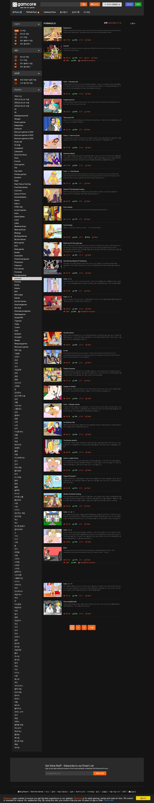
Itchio (16, 213)
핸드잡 (16, 738)
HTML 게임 (18, 207)
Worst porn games (21, 347)
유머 (16, 630)
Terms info (108, 800)
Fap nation (18, 171)
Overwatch (18, 256)
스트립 (16, 562)
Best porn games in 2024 (23, 132)
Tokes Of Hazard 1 (69, 476)
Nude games (19, 249)
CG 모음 (17, 145)
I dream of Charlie (69, 386)
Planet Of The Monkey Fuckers (73, 189)
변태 (16, 484)
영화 (16, 617)
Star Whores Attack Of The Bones (75, 261)
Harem (17, 200)
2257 (124, 792)
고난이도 (17, 383)
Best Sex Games (37, 792)
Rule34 (17, 298)
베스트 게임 (24, 34)
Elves (16, 158)
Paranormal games (21, 259)
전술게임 (17, 650)
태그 (47, 792)
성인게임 (17, 516)
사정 (16, 506)
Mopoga (17, 233)
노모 (16, 425)
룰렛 (16, 451)
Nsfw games (19, 243)
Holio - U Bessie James (71, 404)
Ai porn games (20, 122)
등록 (138, 4)
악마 (16, 588)
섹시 (16, 523)
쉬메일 (16, 552)
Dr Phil (65, 351)
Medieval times (20, 226)
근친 (16, 412)
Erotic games (19, 164)
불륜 (16, 487)
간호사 (16, 357)
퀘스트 (16, 679)
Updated (17, 334)
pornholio (18, 278)
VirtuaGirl (17, 337)
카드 (16, 669)
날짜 (110, 23)
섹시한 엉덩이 (19, 526)
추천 (16, 666)
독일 (16, 441)
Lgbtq (16, 223)
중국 (16, 663)
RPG (16, 292)
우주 (16, 627)
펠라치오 (17, 708)
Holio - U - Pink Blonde (71, 171)
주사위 (16, 656)
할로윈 (16, 734)
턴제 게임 (18, 692)
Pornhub (17, 282)
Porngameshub (20, 275)
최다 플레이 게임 (26, 40)
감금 (16, 360)
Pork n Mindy (67, 207)
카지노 (16, 673)
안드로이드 (18, 591)
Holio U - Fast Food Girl (71, 135)
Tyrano (17, 327)
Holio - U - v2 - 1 (68, 512)
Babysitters (18, 125)
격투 (16, 373)
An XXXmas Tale (69, 422)
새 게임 (87, 12)
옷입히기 (17, 620)
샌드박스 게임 (19, 513)
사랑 (16, 503)
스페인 (16, 565)
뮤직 (16, 474)
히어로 (16, 747)
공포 (16, 399)
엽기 (16, 614)
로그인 (129, 4)
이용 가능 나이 (114, 792)
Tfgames (18, 321)
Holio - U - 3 (67, 279)
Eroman (17, 161)
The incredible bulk (70, 602)
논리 (16, 428)
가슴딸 (16, 353)
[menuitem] (27, 30)
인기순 (119, 23)
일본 (16, 640)
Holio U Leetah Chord (70, 458)
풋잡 (16, 718)
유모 (16, 633)
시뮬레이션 (18, 578)
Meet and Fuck (20, 230)
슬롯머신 (17, 572)
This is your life (68, 117)
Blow (65, 548)
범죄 (16, 480)
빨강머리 (17, 500)
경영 (16, 376)
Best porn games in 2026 (23, 138)
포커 (16, 715)
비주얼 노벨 (18, 497)
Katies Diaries (19, 217)
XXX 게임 (17, 350)
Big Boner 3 (67, 28)
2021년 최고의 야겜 (21, 99)
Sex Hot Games (20, 301)
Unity (16, 331)
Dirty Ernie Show (20, 155)
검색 (53, 792)
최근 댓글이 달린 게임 (28, 80)
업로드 (95, 4)
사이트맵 (90, 792)
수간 (16, 536)
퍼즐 (16, 702)
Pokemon (18, 265)
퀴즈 (16, 682)
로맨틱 (16, 448)
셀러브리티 (18, 529)
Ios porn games (20, 210)
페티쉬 (16, 705)
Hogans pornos (68, 100)
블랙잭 (16, 490)
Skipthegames (20, 314)
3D (15, 112)
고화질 (16, 386)
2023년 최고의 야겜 (21, 106)
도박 (16, 438)
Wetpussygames (20, 344)
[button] (112, 4)
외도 (16, 624)
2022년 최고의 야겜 (21, 103)
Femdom (17, 178)
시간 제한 (18, 575)
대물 (16, 435)
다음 (91, 627)
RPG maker (18, 295)
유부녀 (16, 637)
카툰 (16, 676)
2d (15, 109)
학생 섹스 (18, 731)
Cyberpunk (18, 151)
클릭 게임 (18, 689)
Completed (18, 148)
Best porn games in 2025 (23, 135)
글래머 (16, 415)
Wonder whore (68, 333)
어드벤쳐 (17, 604)
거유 (16, 363)
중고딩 (16, 660)
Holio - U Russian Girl (70, 82)
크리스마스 (18, 686)
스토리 (16, 559)
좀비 (16, 653)
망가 (16, 461)
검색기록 (76, 12)
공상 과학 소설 (19, 396)
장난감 (16, 647)
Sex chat (17, 308)
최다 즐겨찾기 (25, 44)
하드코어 (17, 728)
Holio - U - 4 (67, 297)
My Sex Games (20, 239)
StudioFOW (18, 318)
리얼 (16, 454)
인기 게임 (23, 37)
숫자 (16, 549)
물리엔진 (17, 471)
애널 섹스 (18, 594)
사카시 (16, 510)
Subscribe (100, 773)
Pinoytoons (18, 262)
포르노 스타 (18, 712)
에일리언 (17, 607)
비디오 (16, 493)
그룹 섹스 (18, 409)
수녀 (16, 539)
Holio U (17, 204)
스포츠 (16, 568)
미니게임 (17, 477)
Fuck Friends (67, 225)
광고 (97, 792)
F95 (15, 168)
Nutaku (17, 252)
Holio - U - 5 (67, 530)
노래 (16, 422)
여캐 (16, 611)
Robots (17, 288)
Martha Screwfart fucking (72, 494)
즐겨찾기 (64, 12)
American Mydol (69, 153)
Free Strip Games (21, 187)
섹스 (16, 519)
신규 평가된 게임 (26, 83)
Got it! (143, 798)
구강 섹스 (18, 406)
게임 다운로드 (62, 792)
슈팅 (16, 555)
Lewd (16, 220)
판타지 (16, 695)
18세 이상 (18, 96)
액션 (16, 598)
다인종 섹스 (18, 432)
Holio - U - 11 (67, 584)
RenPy (16, 285)
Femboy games (20, 174)
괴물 (16, 402)
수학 (16, 542)
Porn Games (19, 269)
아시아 (16, 581)
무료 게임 (18, 467)
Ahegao (17, 119)
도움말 (104, 792)
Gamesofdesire (20, 197)
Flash (16, 181)
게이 (16, 366)
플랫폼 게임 (18, 725)
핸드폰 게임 (18, 741)
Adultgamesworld (21, 116)
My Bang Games (20, 236)
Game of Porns (20, 194)
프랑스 (16, 721)
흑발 (16, 744)
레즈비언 (17, 445)
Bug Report (23, 792)
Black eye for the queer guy (72, 243)
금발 (16, 419)
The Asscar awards (70, 440)
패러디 (16, 699)
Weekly (17, 340)
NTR (16, 246)
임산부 (16, 643)
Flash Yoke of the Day (22, 184)
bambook (18, 129)
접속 (72, 792)
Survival (66, 46)
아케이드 (17, 585)
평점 (114, 23)
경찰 (16, 379)
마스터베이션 (19, 458)
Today (16, 324)
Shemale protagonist (22, 311)
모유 (16, 464)
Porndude (18, 272)
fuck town (18, 191)
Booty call (18, 142)
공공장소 (17, 392)
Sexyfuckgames (20, 305)
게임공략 (17, 370)
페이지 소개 (80, 792)
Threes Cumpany (69, 368)
